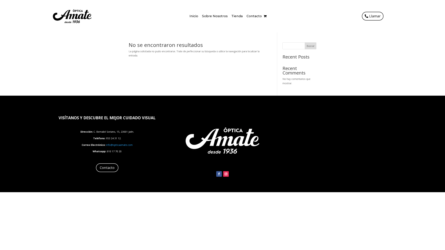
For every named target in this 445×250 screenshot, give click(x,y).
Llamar (375, 16)
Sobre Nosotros (215, 16)
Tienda (237, 16)
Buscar (310, 46)
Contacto (254, 16)
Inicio (193, 16)
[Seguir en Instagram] (226, 174)
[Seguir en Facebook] (219, 174)
